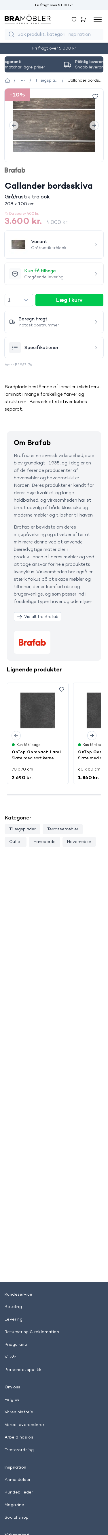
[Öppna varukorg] (83, 19)
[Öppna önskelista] (74, 19)
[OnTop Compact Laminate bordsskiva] (37, 710)
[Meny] (97, 19)
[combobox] (19, 300)
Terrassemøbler (62, 829)
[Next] (94, 125)
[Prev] (13, 125)
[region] (54, 125)
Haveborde (44, 841)
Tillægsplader (22, 829)
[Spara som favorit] (61, 689)
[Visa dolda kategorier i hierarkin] (22, 80)
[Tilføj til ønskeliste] (95, 96)
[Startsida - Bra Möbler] (7, 80)
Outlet (15, 841)
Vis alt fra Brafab (41, 616)
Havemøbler (79, 841)
